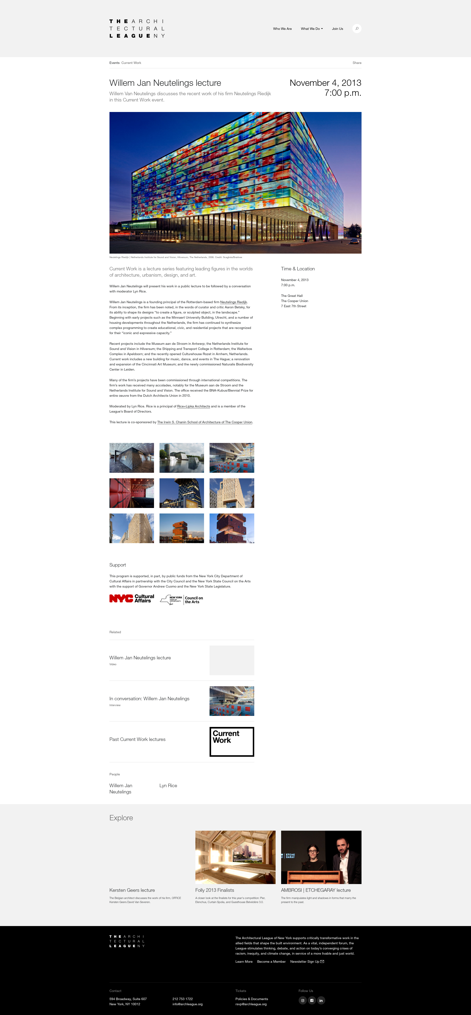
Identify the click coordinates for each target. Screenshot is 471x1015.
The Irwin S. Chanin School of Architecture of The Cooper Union (204, 422)
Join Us (337, 29)
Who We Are (282, 29)
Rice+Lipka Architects (193, 406)
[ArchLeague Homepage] (137, 28)
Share (357, 63)
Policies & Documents (252, 999)
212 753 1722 (183, 999)
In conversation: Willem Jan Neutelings (149, 698)
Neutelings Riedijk (233, 302)
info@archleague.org (188, 1004)
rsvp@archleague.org (251, 1004)
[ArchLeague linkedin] (321, 1000)
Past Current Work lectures (137, 739)
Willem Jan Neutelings (120, 788)
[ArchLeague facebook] (312, 1000)
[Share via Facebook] (347, 63)
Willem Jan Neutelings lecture (140, 657)
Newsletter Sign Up (305, 961)
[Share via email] (333, 63)
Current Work (131, 63)
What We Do (310, 29)
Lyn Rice (168, 785)
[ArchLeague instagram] (303, 1000)
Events (114, 63)
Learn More (244, 961)
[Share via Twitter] (342, 63)
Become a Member (271, 961)
